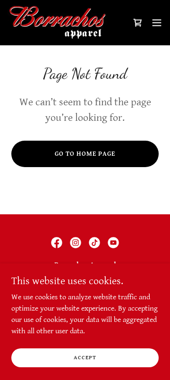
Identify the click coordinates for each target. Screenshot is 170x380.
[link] (57, 23)
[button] (156, 22)
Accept (85, 358)
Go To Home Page (85, 154)
